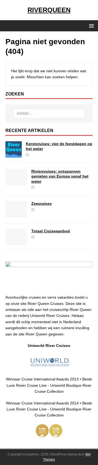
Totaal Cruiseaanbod (50, 231)
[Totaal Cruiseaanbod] (16, 242)
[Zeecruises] (16, 214)
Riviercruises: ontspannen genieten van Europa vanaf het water (59, 176)
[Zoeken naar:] (49, 113)
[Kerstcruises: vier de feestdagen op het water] (13, 154)
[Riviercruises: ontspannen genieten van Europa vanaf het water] (16, 182)
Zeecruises (41, 203)
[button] (90, 25)
